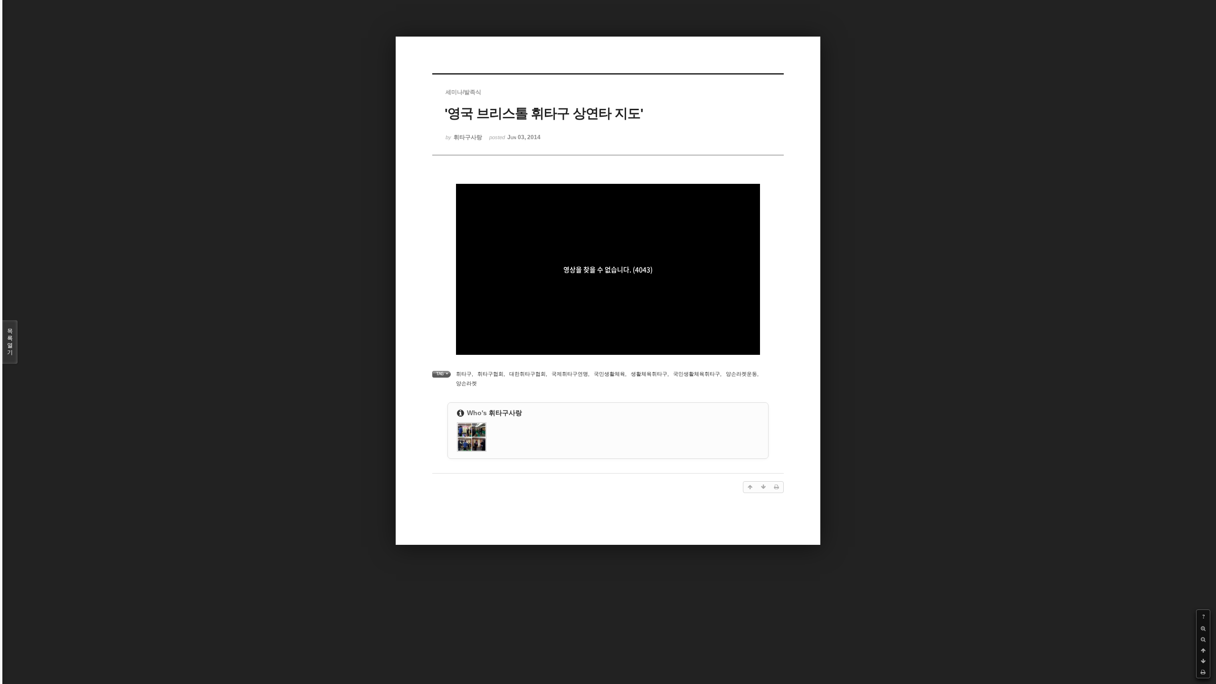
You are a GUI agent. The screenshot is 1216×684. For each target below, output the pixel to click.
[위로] (1203, 650)
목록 (10, 342)
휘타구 (464, 374)
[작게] (1203, 639)
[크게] (1203, 628)
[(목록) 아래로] (1203, 661)
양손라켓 (466, 383)
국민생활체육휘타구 (696, 374)
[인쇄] (1203, 672)
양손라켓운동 (741, 374)
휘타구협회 (490, 374)
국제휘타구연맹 (569, 374)
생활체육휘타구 (649, 374)
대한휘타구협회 (527, 374)
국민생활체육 (609, 374)
